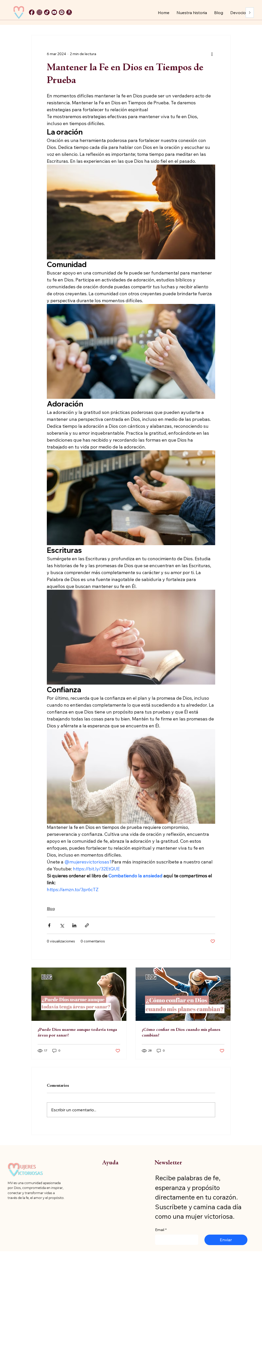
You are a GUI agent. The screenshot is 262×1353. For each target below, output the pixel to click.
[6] (62, 12)
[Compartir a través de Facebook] (49, 925)
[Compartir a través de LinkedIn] (74, 925)
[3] (47, 12)
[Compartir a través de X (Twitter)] (61, 925)
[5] (39, 12)
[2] (32, 12)
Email (161, 1229)
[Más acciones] (212, 54)
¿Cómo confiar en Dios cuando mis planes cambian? (181, 1033)
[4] (54, 12)
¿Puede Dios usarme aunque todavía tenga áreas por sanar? (77, 1033)
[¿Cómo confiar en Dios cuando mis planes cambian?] (183, 994)
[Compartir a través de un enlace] (86, 925)
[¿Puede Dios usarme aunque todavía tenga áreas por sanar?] (78, 994)
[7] (69, 12)
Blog (51, 908)
